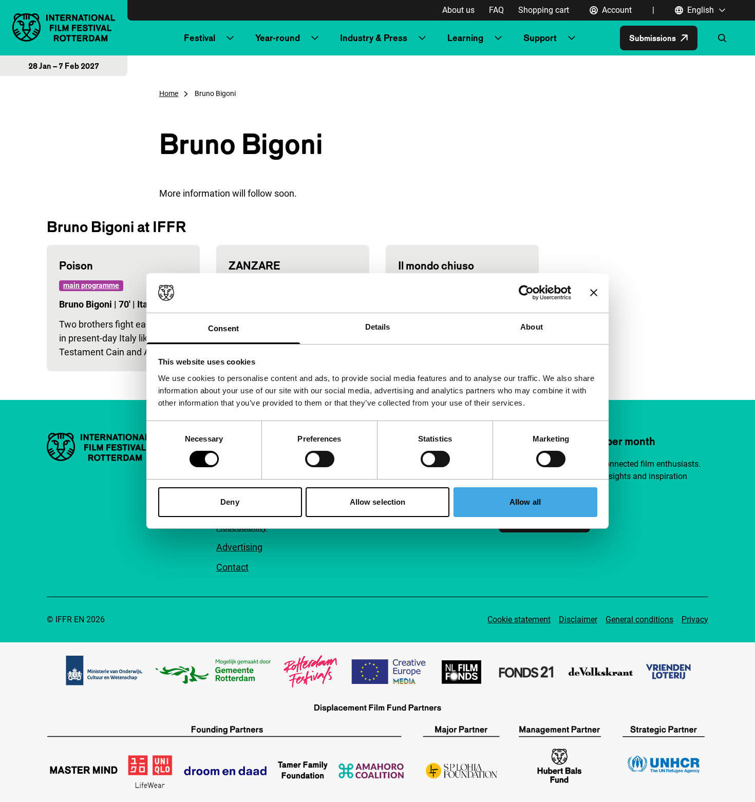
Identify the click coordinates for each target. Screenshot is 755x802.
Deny (229, 502)
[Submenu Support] (571, 38)
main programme (91, 285)
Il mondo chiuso (436, 265)
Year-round (277, 37)
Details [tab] (377, 326)
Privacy (695, 619)
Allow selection (378, 502)
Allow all (525, 502)
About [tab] (531, 326)
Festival (199, 37)
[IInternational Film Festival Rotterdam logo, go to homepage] (63, 27)
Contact (232, 567)
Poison (76, 265)
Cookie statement (519, 619)
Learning (465, 37)
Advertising (239, 547)
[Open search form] (722, 38)
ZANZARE (254, 265)
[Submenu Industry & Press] (422, 38)
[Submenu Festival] (230, 38)
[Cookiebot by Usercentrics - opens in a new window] (526, 292)
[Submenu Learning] (498, 38)
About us (458, 10)
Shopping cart (543, 10)
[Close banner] (593, 292)
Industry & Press (373, 37)
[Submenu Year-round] (315, 38)
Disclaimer (578, 619)
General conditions (639, 619)
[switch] (319, 459)
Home (168, 93)
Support (540, 37)
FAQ (496, 10)
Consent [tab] (223, 328)
